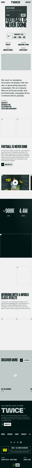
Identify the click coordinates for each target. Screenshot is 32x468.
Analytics (12, 10)
